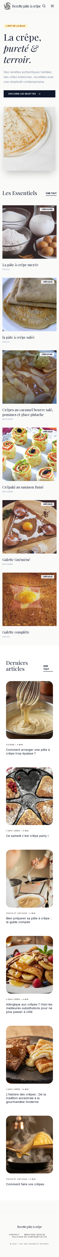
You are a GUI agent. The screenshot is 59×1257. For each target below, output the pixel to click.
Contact (14, 1235)
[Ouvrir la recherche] (44, 6)
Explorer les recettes (22, 94)
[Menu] (52, 6)
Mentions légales (34, 1235)
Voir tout (51, 193)
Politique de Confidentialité (29, 1237)
